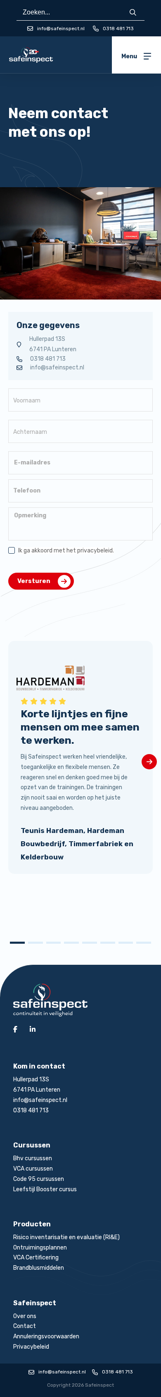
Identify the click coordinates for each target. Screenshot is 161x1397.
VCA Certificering (36, 1257)
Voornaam (26, 401)
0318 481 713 (118, 28)
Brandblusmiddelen (38, 1267)
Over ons (24, 1316)
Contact (24, 1326)
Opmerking (30, 515)
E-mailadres (32, 462)
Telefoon (26, 491)
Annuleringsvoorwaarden (46, 1336)
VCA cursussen (33, 1168)
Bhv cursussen (32, 1158)
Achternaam (30, 432)
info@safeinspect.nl (57, 367)
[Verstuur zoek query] (133, 12)
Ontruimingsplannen (40, 1247)
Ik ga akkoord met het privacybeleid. (66, 550)
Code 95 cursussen (38, 1179)
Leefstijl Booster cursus (45, 1189)
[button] (17, 943)
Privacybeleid (31, 1346)
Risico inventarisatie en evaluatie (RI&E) (66, 1237)
